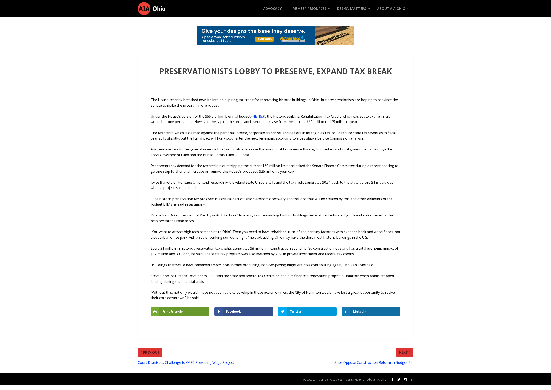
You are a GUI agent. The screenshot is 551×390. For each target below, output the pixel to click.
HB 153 (258, 116)
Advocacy (272, 9)
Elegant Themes (174, 379)
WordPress (221, 379)
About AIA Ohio (391, 9)
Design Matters (351, 9)
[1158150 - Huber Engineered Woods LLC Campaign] (275, 35)
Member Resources (309, 9)
